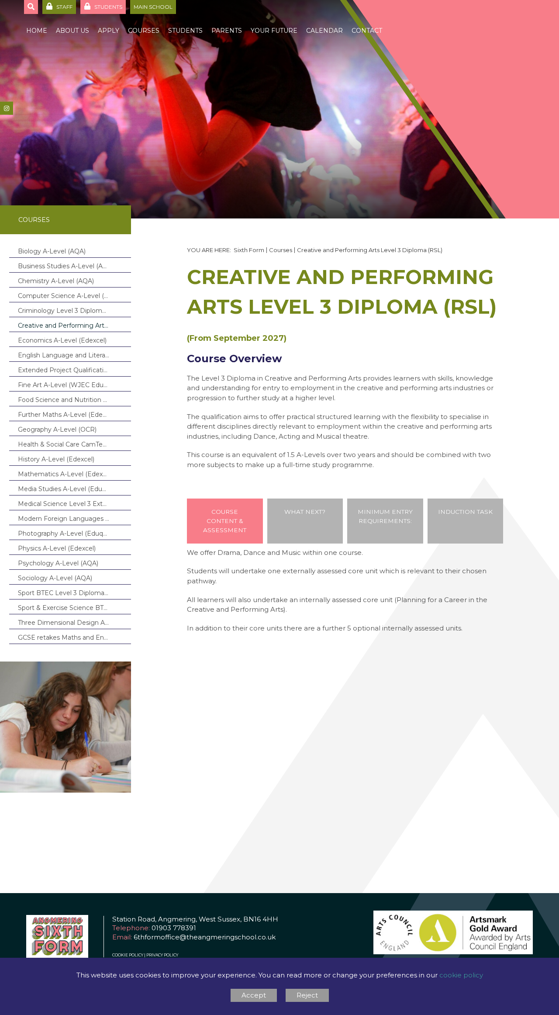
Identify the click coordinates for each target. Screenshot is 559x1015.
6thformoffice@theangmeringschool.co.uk (205, 937)
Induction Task (465, 511)
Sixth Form (249, 249)
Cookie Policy (127, 955)
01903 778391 (174, 928)
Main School (153, 6)
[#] (6, 107)
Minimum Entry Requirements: (385, 516)
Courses (34, 220)
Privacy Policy (162, 955)
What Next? (304, 511)
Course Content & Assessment (224, 520)
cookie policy (461, 975)
